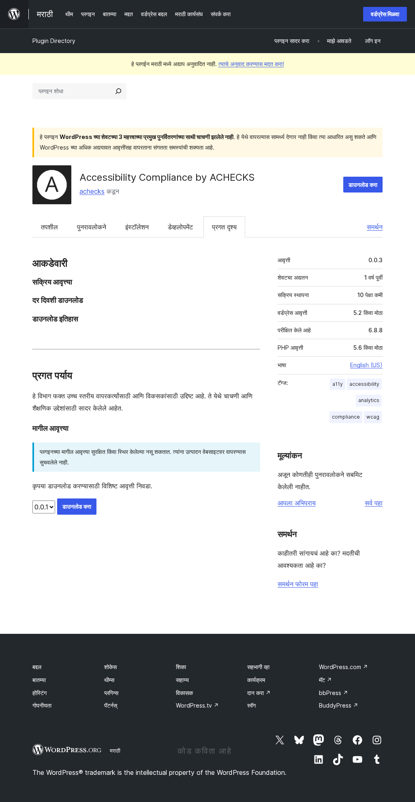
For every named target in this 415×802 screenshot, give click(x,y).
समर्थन (375, 227)
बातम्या (39, 679)
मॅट (325, 679)
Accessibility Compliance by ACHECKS (167, 177)
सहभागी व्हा (258, 666)
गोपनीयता (41, 705)
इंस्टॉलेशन (137, 227)
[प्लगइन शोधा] (118, 91)
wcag (372, 417)
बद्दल (36, 666)
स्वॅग (251, 705)
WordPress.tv (197, 705)
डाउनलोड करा (363, 184)
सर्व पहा (374, 503)
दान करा (259, 692)
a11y (337, 384)
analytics (368, 400)
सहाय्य (182, 679)
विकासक (184, 692)
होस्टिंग (39, 692)
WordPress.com (343, 666)
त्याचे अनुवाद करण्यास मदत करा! (251, 63)
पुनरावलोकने (91, 227)
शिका (181, 666)
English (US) (366, 364)
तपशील (49, 227)
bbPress (333, 692)
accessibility (364, 384)
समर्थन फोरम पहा (298, 584)
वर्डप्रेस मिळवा (385, 14)
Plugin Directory (53, 40)
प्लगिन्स (111, 692)
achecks (92, 191)
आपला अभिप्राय (297, 503)
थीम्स (109, 679)
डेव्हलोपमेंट (180, 227)
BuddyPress (338, 705)
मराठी (115, 750)
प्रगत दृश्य (224, 227)
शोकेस (110, 666)
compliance (346, 417)
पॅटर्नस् (110, 705)
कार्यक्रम (256, 679)
